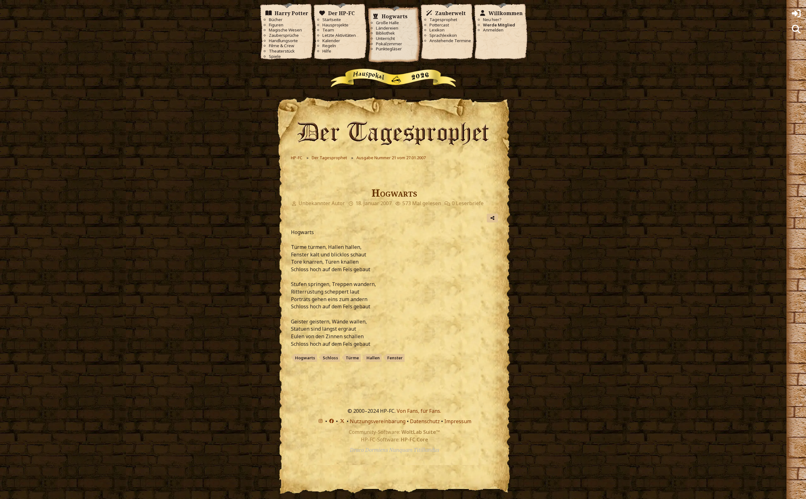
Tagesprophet (443, 19)
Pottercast (439, 25)
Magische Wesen (285, 30)
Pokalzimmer (389, 44)
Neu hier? (492, 19)
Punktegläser (389, 49)
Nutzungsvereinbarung (378, 421)
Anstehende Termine (450, 40)
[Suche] (796, 29)
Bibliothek (385, 33)
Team (328, 30)
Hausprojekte (335, 25)
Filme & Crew (281, 45)
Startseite (331, 19)
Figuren (276, 25)
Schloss (330, 358)
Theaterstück (282, 51)
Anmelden (493, 30)
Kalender (331, 40)
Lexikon (437, 30)
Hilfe (326, 51)
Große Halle (387, 22)
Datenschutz (425, 421)
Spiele (275, 56)
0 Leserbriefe (468, 203)
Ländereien (387, 28)
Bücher (275, 19)
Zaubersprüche (284, 35)
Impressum (457, 421)
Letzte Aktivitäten (339, 35)
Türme (352, 358)
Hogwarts (305, 358)
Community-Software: (394, 432)
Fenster (395, 358)
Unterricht (385, 38)
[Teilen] (492, 218)
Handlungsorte (283, 40)
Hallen (373, 358)
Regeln (329, 45)
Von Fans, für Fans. (419, 410)
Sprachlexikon (443, 35)
